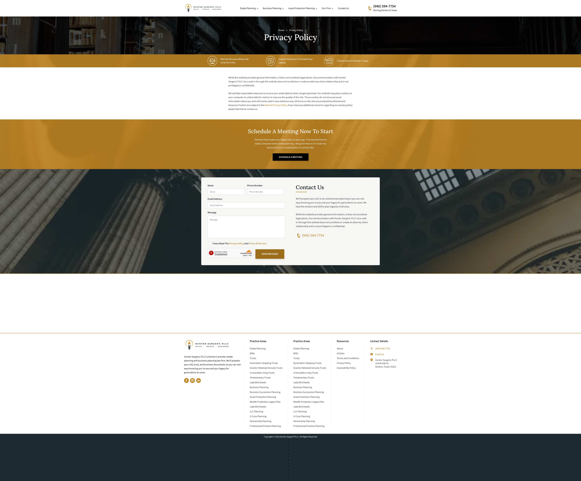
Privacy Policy (236, 243)
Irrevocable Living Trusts (262, 372)
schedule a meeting (290, 157)
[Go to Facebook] (186, 381)
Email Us (379, 354)
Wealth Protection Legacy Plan (265, 402)
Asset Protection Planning (302, 8)
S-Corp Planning (258, 416)
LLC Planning (256, 411)
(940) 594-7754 (384, 6)
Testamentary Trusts (260, 377)
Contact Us (343, 8)
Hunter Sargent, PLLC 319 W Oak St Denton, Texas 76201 (386, 363)
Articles (340, 353)
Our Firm (326, 8)
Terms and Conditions (348, 358)
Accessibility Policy (346, 368)
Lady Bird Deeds (258, 382)
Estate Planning (248, 8)
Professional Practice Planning (265, 426)
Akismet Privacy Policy (276, 105)
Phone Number (255, 185)
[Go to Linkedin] (198, 381)
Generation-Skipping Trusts (264, 363)
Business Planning (272, 8)
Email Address (215, 199)
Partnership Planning (260, 421)
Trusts (253, 358)
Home (281, 30)
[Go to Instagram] (192, 381)
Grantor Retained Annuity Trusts (266, 368)
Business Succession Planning (265, 392)
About (340, 348)
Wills (252, 353)
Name (210, 185)
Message (212, 212)
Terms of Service (257, 243)
